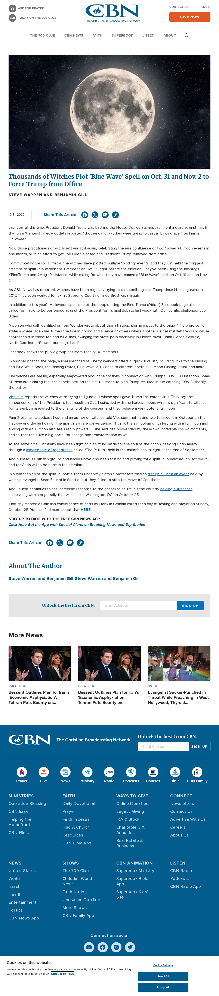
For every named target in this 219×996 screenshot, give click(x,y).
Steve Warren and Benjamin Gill (48, 195)
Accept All (163, 987)
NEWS (15, 863)
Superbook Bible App (132, 881)
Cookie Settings (163, 965)
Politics (16, 910)
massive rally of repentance (49, 449)
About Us (179, 835)
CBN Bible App (76, 843)
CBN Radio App (185, 886)
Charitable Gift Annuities (130, 830)
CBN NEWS (73, 35)
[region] (109, 976)
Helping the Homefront (20, 822)
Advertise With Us (188, 819)
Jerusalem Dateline (81, 899)
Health (15, 894)
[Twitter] (95, 214)
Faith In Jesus (76, 819)
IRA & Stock (128, 819)
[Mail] (105, 214)
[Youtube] (89, 947)
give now (190, 16)
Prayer (68, 811)
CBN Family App (78, 915)
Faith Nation (74, 891)
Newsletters (182, 803)
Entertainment (23, 902)
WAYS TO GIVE (132, 796)
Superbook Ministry (135, 870)
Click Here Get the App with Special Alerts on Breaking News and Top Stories (77, 524)
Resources (72, 835)
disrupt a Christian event (168, 474)
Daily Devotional (78, 803)
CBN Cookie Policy (62, 974)
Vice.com (16, 396)
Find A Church (76, 827)
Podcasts (179, 878)
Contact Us (178, 7)
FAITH (97, 35)
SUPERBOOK (122, 35)
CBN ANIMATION (134, 863)
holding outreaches (176, 489)
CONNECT (181, 796)
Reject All (163, 976)
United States (22, 870)
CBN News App (24, 918)
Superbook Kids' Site (132, 894)
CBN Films (19, 832)
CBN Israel (19, 811)
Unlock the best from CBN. (68, 605)
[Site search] (187, 37)
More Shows (74, 907)
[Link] (115, 214)
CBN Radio (181, 870)
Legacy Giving (130, 811)
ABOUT (170, 35)
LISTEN (148, 35)
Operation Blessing (27, 803)
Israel (14, 886)
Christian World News (77, 881)
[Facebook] (84, 214)
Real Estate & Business (129, 843)
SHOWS (70, 863)
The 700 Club (42, 35)
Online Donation (132, 803)
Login (205, 7)
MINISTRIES (21, 796)
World (14, 878)
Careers (177, 827)
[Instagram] (116, 947)
